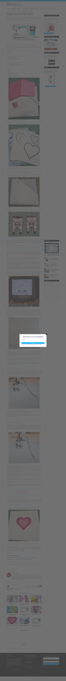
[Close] (46, 334)
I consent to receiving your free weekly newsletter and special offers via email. (32, 344)
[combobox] (33, 341)
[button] (43, 341)
